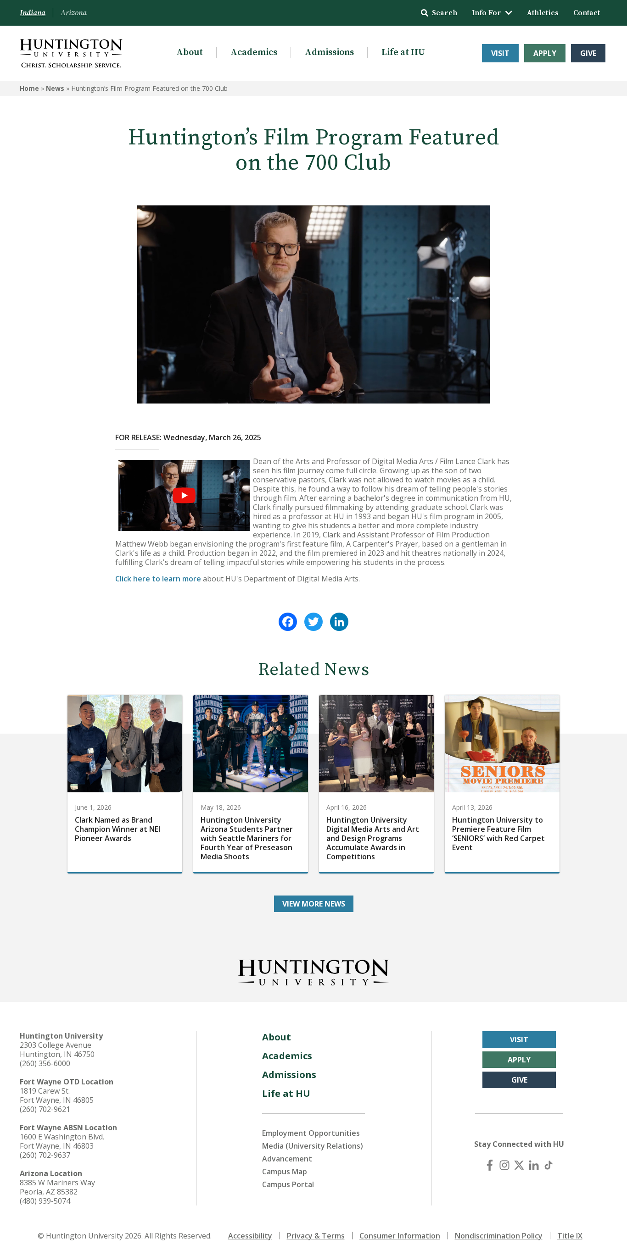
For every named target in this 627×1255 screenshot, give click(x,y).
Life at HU (403, 52)
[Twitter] (313, 622)
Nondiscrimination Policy (499, 1236)
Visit (500, 53)
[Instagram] (504, 1165)
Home (29, 88)
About (189, 52)
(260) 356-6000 (45, 1063)
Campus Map (284, 1172)
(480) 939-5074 (45, 1201)
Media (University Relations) (312, 1146)
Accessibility (250, 1236)
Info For (486, 12)
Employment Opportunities (311, 1133)
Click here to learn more (158, 579)
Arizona (74, 12)
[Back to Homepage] (313, 970)
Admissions (329, 52)
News (55, 88)
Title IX (569, 1236)
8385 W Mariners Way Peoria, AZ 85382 (57, 1187)
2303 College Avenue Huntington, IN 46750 (57, 1049)
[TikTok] (548, 1165)
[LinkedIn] (339, 622)
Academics (253, 52)
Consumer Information (399, 1236)
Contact (586, 12)
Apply (544, 53)
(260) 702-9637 (45, 1155)
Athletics (543, 12)
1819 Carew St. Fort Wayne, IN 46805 (57, 1095)
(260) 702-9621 (45, 1109)
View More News (313, 904)
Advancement (287, 1159)
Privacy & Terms (316, 1236)
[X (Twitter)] (519, 1165)
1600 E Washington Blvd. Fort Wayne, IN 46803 (62, 1141)
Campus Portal (288, 1184)
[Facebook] (288, 622)
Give (588, 53)
